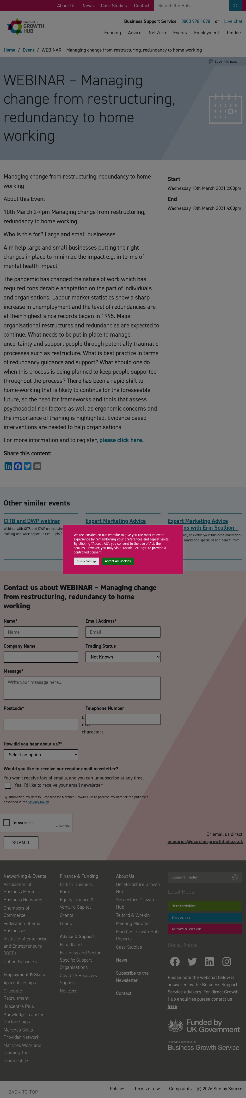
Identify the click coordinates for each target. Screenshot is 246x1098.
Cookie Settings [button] (86, 561)
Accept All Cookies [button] (118, 561)
